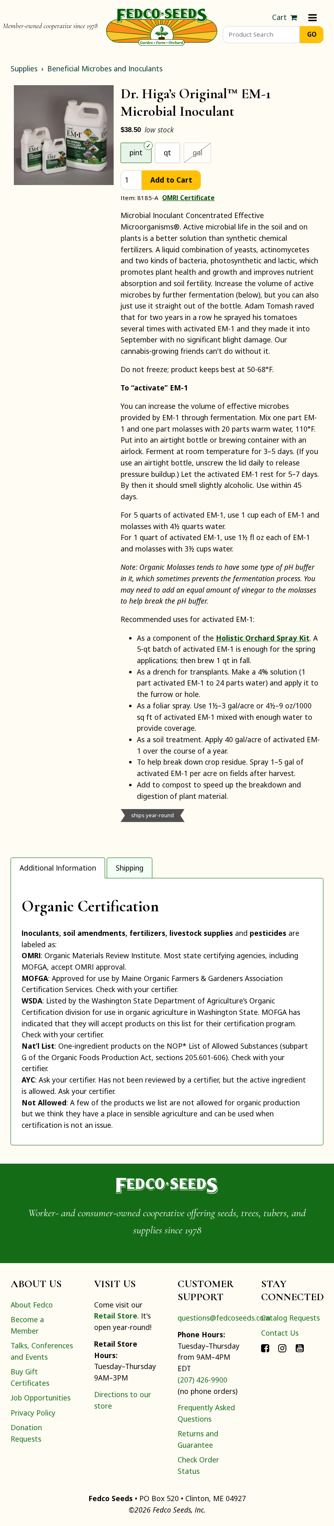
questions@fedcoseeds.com (224, 1318)
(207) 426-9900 (202, 1380)
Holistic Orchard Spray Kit (263, 638)
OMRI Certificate (188, 198)
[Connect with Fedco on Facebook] (265, 1347)
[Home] (162, 26)
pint (136, 152)
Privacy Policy (33, 1413)
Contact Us (280, 1333)
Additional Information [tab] (58, 868)
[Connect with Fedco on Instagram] (282, 1347)
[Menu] (312, 17)
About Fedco (32, 1305)
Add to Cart (171, 180)
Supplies (24, 68)
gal (202, 152)
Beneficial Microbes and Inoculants (105, 68)
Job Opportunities (40, 1398)
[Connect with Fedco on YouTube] (300, 1347)
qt (167, 152)
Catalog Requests (290, 1318)
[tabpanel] (167, 1012)
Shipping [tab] (129, 868)
